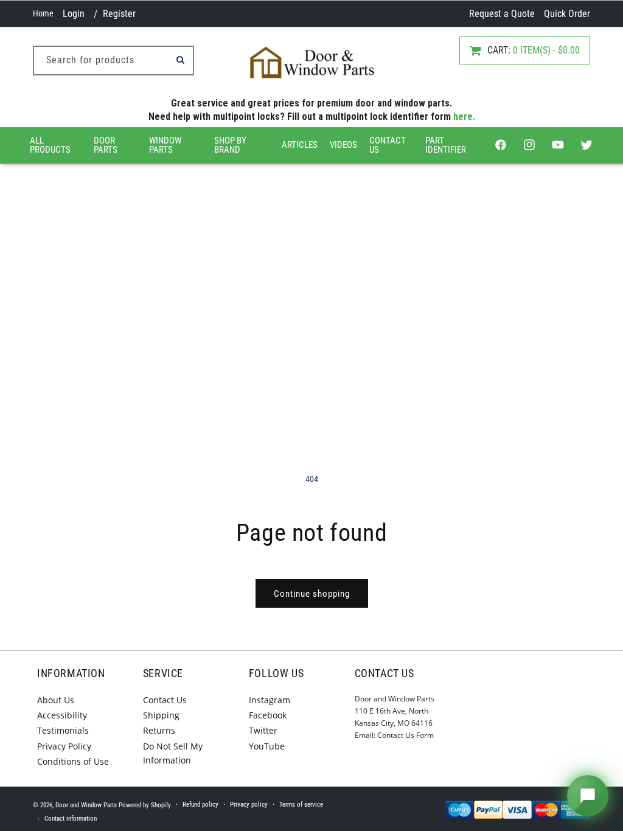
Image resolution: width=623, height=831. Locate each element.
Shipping (161, 715)
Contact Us (387, 145)
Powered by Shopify (145, 805)
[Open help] (587, 795)
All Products (50, 145)
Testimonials (63, 730)
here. (464, 116)
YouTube (267, 746)
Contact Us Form (405, 735)
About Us (55, 700)
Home (43, 13)
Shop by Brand (230, 145)
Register (119, 13)
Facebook (268, 715)
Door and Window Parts (86, 805)
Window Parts (165, 145)
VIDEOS (343, 144)
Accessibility (62, 715)
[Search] (180, 59)
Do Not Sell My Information (173, 753)
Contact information (70, 818)
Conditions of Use (73, 761)
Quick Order (567, 13)
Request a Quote (502, 13)
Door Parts (105, 145)
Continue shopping (312, 593)
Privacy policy (249, 804)
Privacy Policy (64, 746)
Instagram (269, 700)
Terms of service (301, 804)
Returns (159, 730)
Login (74, 13)
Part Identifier (445, 145)
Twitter (263, 730)
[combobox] (113, 60)
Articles (300, 144)
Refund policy (200, 804)
